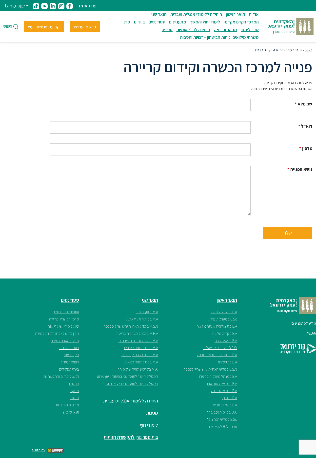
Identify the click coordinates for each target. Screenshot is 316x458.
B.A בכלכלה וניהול (224, 312)
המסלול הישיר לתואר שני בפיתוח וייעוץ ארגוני (127, 376)
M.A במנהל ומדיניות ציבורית (138, 340)
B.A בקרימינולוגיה (224, 333)
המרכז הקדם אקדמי (241, 22)
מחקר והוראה (225, 29)
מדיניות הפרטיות (67, 405)
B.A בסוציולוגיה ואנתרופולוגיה (217, 326)
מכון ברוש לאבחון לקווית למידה (57, 333)
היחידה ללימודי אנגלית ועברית (196, 14)
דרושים (74, 383)
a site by (38, 450)
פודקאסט (88, 5)
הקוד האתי (71, 355)
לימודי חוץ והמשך (205, 22)
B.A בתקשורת (227, 362)
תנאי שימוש (71, 412)
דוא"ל (305, 126)
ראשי (308, 50)
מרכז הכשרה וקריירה (64, 319)
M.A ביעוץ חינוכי (147, 312)
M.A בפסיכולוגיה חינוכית (141, 347)
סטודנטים (157, 22)
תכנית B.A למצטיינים (222, 426)
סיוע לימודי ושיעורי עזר (63, 326)
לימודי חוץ (149, 425)
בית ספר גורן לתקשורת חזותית (131, 437)
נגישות (74, 397)
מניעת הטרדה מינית (65, 340)
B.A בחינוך (229, 397)
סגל (126, 22)
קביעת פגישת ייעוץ (43, 27)
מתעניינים (177, 22)
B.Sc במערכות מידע (222, 319)
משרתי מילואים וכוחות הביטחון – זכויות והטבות (219, 37)
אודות (254, 14)
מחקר (74, 390)
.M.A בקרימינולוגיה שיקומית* (138, 369)
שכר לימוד (250, 29)
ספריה (167, 29)
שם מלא (303, 103)
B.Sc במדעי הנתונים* (222, 419)
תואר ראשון (235, 14)
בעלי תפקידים (69, 369)
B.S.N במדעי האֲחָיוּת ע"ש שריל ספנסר (210, 369)
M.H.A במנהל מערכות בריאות (137, 333)
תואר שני (159, 14)
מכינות (152, 413)
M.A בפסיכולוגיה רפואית (141, 362)
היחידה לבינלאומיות (193, 29)
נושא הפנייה (299, 169)
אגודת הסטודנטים (66, 312)
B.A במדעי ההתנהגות (222, 383)
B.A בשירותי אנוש (225, 405)
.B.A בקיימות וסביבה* (222, 412)
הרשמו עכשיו (85, 27)
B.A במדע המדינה (224, 390)
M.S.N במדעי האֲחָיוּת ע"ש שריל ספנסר (131, 326)
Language (15, 5)
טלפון (305, 148)
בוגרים (139, 22)
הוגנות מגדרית (69, 347)
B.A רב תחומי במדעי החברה (217, 355)
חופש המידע (70, 362)
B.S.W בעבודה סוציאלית (220, 347)
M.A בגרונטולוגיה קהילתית (139, 355)
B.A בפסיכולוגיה (226, 340)
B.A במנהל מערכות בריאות (218, 376)
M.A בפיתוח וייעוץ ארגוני (141, 319)
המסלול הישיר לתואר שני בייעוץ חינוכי (131, 383)
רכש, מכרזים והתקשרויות (61, 376)
